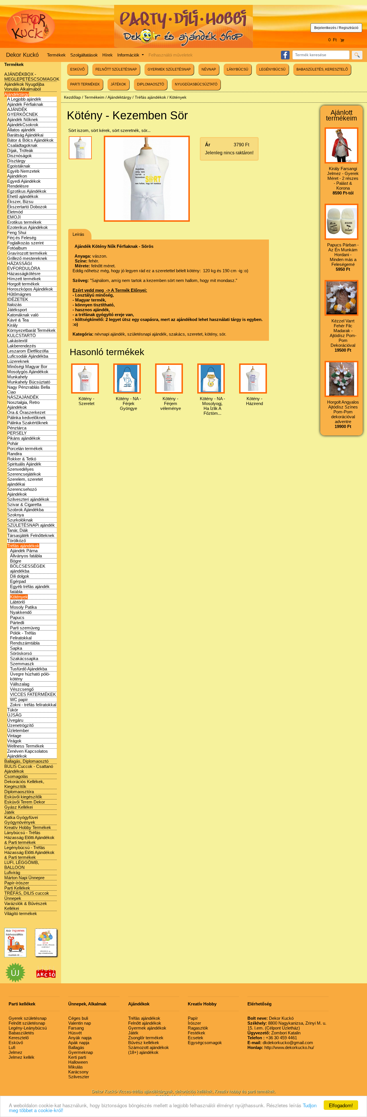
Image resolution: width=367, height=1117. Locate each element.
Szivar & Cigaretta (24, 504)
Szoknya (15, 514)
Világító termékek (20, 913)
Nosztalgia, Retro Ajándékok (23, 405)
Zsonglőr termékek (145, 1037)
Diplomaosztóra (19, 791)
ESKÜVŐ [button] (77, 69)
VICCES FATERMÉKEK (33, 694)
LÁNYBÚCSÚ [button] (237, 69)
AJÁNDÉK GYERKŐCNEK (22, 112)
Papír (193, 1018)
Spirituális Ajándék (24, 464)
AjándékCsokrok (22, 124)
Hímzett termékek (24, 278)
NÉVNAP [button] (209, 69)
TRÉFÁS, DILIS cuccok (26, 893)
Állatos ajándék (21, 129)
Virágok (14, 740)
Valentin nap (79, 1023)
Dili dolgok (19, 576)
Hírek (107, 54)
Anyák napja (79, 1037)
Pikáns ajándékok (23, 438)
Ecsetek (195, 1037)
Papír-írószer (16, 882)
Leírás (78, 234)
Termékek (56, 54)
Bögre (15, 560)
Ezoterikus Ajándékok (27, 227)
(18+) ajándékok (143, 1052)
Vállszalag (19, 684)
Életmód (15, 211)
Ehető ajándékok (22, 196)
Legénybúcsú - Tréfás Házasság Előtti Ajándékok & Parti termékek (29, 852)
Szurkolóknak (20, 519)
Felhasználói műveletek (171, 54)
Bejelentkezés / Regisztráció (336, 28)
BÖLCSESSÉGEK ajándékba (27, 568)
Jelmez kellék (21, 1057)
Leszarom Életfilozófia (27, 351)
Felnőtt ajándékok (144, 1023)
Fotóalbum (17, 248)
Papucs (17, 617)
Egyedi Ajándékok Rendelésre (24, 183)
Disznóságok (19, 155)
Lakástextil (17, 340)
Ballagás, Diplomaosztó (26, 761)
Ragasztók (198, 1027)
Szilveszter (78, 1076)
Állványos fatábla (26, 555)
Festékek (196, 1032)
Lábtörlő (17, 602)
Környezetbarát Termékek (31, 330)
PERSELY (17, 433)
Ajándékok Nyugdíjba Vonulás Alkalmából (24, 87)
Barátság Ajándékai (25, 135)
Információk (128, 54)
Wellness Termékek (25, 746)
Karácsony (78, 1071)
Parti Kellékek (17, 888)
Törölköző (16, 540)
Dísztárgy (16, 160)
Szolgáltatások (84, 54)
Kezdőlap (72, 97)
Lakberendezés (21, 345)
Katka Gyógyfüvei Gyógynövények (21, 820)
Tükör (12, 709)
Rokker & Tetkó (21, 458)
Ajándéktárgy (16, 94)
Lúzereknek (18, 361)
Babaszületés (21, 1032)
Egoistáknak (18, 166)
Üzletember (18, 730)
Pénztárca (16, 427)
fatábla (16, 591)
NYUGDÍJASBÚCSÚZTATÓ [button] (196, 84)
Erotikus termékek (24, 222)
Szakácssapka (24, 658)
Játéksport (17, 309)
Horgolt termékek (23, 283)
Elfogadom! (341, 1105)
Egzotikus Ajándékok (26, 191)
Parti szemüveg (25, 627)
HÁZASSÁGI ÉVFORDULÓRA (23, 266)
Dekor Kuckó (22, 55)
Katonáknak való (22, 314)
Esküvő (16, 1042)
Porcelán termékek (25, 448)
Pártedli (17, 622)
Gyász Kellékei (18, 807)
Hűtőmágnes (19, 294)
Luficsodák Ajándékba (27, 356)
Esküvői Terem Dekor (24, 801)
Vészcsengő (22, 689)
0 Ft (334, 39)
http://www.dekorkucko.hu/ (280, 1047)
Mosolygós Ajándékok (27, 371)
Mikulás (75, 1067)
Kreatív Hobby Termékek (27, 827)
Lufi (12, 1047)
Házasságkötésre (23, 273)
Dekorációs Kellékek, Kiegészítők (24, 784)
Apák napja (78, 1042)
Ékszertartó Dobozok (27, 206)
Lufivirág (12, 872)
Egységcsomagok (205, 1042)
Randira (14, 453)
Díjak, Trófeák (20, 150)
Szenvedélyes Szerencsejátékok (24, 471)
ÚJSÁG (14, 715)
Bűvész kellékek (143, 1042)
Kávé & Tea (18, 320)
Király (12, 325)
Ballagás (76, 1047)
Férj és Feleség (21, 237)
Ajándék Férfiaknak (25, 104)
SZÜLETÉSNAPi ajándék (31, 525)
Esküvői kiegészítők (23, 796)
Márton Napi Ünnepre (24, 877)
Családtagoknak (22, 145)
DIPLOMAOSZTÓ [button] (150, 84)
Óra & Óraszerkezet (26, 412)
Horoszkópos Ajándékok (30, 289)
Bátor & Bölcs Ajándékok (30, 140)
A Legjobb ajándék (24, 99)
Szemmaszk (22, 663)
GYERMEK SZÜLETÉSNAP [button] (169, 69)
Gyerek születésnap (27, 1018)
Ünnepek (12, 898)
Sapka (16, 648)
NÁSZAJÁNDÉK (23, 397)
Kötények (19, 596)
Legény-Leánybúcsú (28, 1027)
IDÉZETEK (17, 299)
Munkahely (17, 376)
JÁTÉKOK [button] (118, 84)
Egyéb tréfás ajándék (30, 586)
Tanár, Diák (17, 530)
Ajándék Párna (24, 550)
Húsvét (75, 1032)
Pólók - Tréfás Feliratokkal (23, 635)
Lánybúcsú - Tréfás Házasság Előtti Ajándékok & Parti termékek (29, 837)
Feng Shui (16, 232)
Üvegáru (15, 720)
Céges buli (78, 1018)
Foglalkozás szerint (25, 242)
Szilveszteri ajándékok (28, 499)
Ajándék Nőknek (22, 119)
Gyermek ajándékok (147, 1027)
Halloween (78, 1062)
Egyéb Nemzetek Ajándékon (23, 173)
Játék (9, 812)
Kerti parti (77, 1057)
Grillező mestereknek (27, 258)
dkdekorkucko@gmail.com (280, 1042)
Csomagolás (16, 776)
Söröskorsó (21, 653)
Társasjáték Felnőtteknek (30, 535)
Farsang (76, 1027)
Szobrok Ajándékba (25, 509)
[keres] (357, 55)
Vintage (14, 735)
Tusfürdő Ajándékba (28, 668)
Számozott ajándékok (148, 1047)
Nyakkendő (21, 612)
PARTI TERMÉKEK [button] (85, 84)
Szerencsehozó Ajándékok (22, 492)
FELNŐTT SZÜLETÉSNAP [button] (116, 69)
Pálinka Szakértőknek (27, 422)
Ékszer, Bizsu (20, 201)
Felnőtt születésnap (27, 1023)
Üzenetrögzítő (20, 725)
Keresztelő (19, 1037)
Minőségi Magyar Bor (27, 366)
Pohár (12, 443)
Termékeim (94, 97)
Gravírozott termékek (27, 253)
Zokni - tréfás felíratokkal (33, 704)
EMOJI (14, 217)
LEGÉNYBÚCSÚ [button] (272, 69)
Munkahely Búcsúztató (28, 382)
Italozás (14, 304)
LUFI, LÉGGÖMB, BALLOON (21, 865)
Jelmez (15, 1052)
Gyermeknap (80, 1052)
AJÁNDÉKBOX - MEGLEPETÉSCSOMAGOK (31, 76)
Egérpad (18, 581)
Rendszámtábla (25, 643)
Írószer (194, 1023)
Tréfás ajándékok (23, 545)
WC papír (19, 699)
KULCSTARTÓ (21, 335)
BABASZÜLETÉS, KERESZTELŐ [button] (322, 69)
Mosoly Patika (23, 607)
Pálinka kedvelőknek (26, 417)
